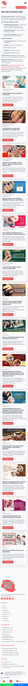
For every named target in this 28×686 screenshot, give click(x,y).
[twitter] (5, 598)
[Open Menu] (25, 3)
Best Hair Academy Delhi (8, 66)
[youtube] (12, 598)
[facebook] (2, 598)
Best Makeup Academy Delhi (16, 65)
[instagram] (7, 598)
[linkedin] (10, 598)
